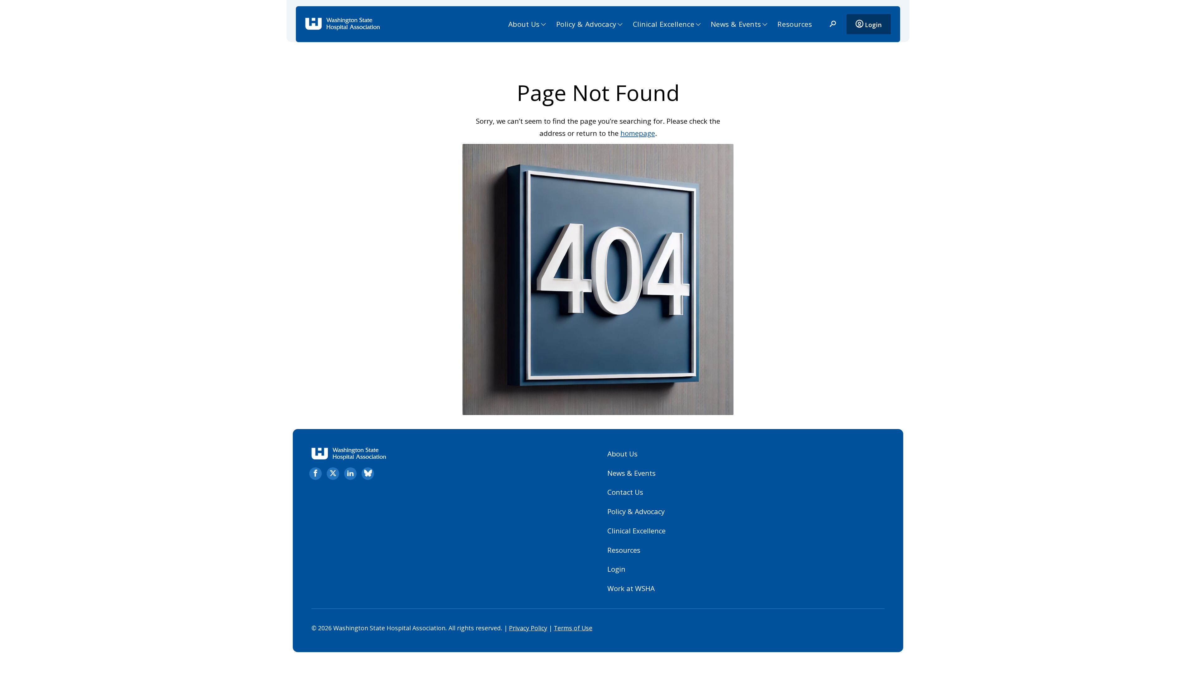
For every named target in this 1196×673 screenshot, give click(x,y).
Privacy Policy (528, 628)
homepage (637, 133)
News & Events (736, 24)
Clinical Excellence (664, 24)
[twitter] (333, 473)
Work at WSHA (631, 588)
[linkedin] (350, 473)
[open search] (832, 24)
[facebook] (315, 473)
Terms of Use (573, 628)
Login (872, 25)
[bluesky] (368, 473)
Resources (794, 24)
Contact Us (625, 492)
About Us (524, 24)
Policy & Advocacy (586, 24)
